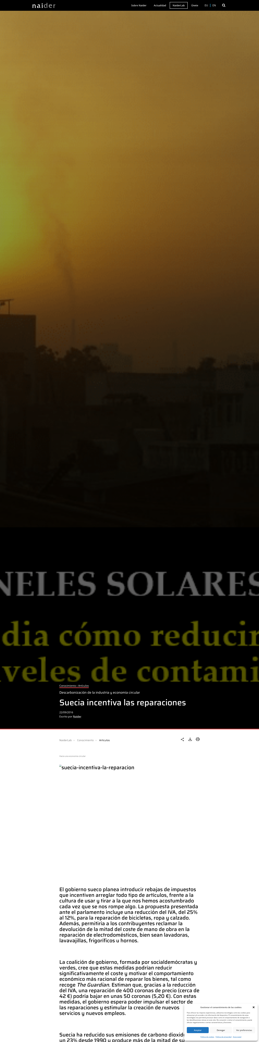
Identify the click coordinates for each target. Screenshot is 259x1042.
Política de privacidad (223, 1037)
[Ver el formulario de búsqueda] (224, 5)
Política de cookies (207, 1037)
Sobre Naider (138, 5)
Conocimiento (85, 740)
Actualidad (160, 5)
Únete (194, 5)
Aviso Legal (237, 1037)
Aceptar (198, 1030)
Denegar (221, 1030)
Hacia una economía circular (72, 756)
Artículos (104, 740)
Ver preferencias (244, 1030)
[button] (253, 1007)
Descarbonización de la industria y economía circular (99, 692)
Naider (77, 716)
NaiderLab (179, 5)
